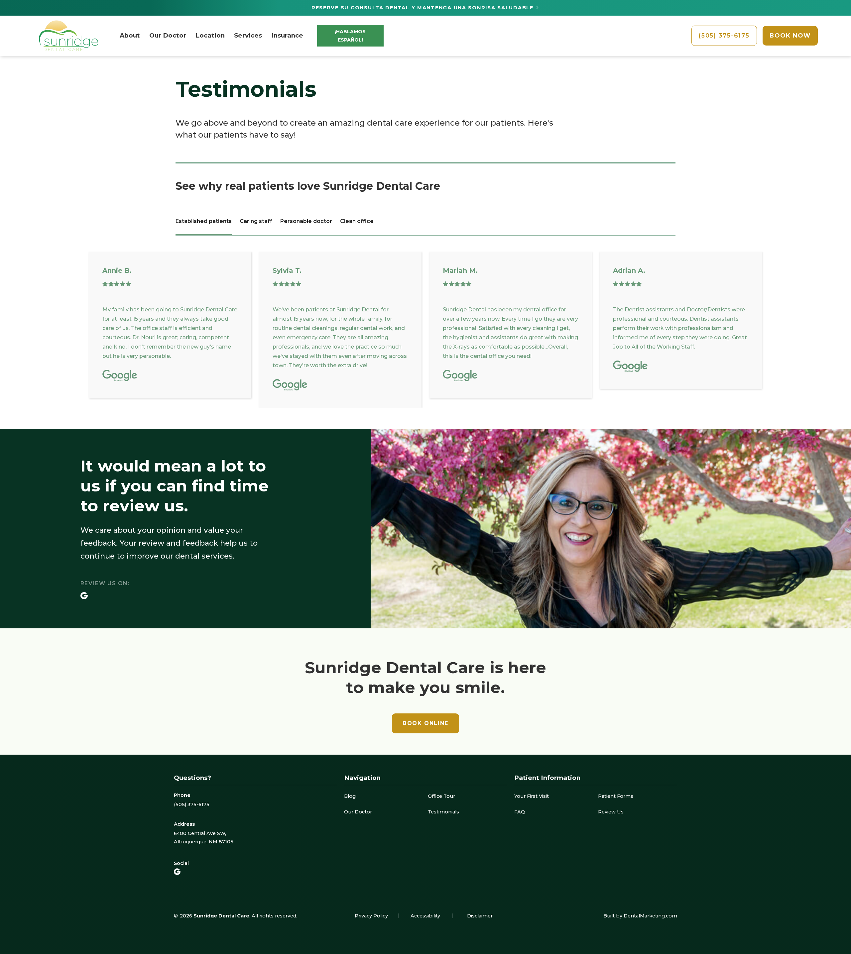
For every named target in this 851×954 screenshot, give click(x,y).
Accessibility (425, 915)
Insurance (287, 35)
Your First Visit (531, 796)
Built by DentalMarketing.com (640, 916)
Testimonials (443, 812)
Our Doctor (167, 35)
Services (248, 35)
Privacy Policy (371, 915)
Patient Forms (615, 796)
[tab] (204, 222)
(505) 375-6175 (191, 804)
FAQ (519, 812)
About (130, 35)
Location (210, 35)
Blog (350, 796)
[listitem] (170, 325)
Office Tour (441, 796)
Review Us (611, 812)
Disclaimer (480, 915)
